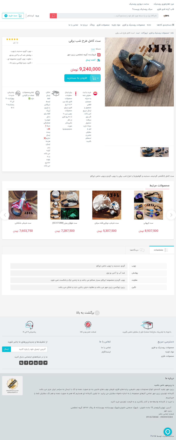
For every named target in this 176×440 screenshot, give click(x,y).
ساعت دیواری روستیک (139, 4)
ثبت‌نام (31, 15)
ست (93, 49)
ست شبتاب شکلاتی (23, 223)
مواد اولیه (116, 25)
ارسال (6, 349)
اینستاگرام (106, 351)
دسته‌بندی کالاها (164, 25)
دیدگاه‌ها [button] (134, 250)
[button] (13, 16)
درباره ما (84, 25)
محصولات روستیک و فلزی (133, 25)
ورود (37, 15)
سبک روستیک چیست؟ (142, 9)
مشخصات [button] (159, 249)
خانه (149, 25)
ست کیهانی (148, 223)
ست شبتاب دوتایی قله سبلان (107, 223)
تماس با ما (73, 25)
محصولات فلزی (103, 25)
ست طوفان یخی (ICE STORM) (64, 223)
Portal (153, 436)
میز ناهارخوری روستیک (164, 4)
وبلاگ (92, 25)
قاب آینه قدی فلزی (165, 9)
